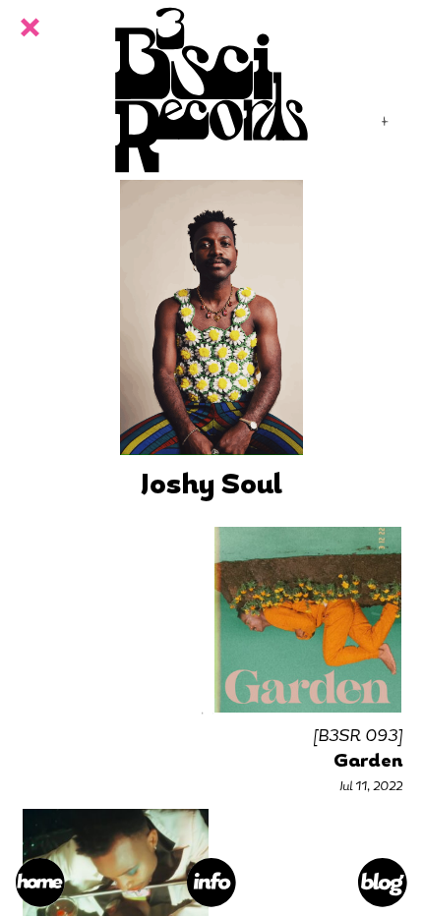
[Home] (40, 882)
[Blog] (382, 882)
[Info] (211, 882)
